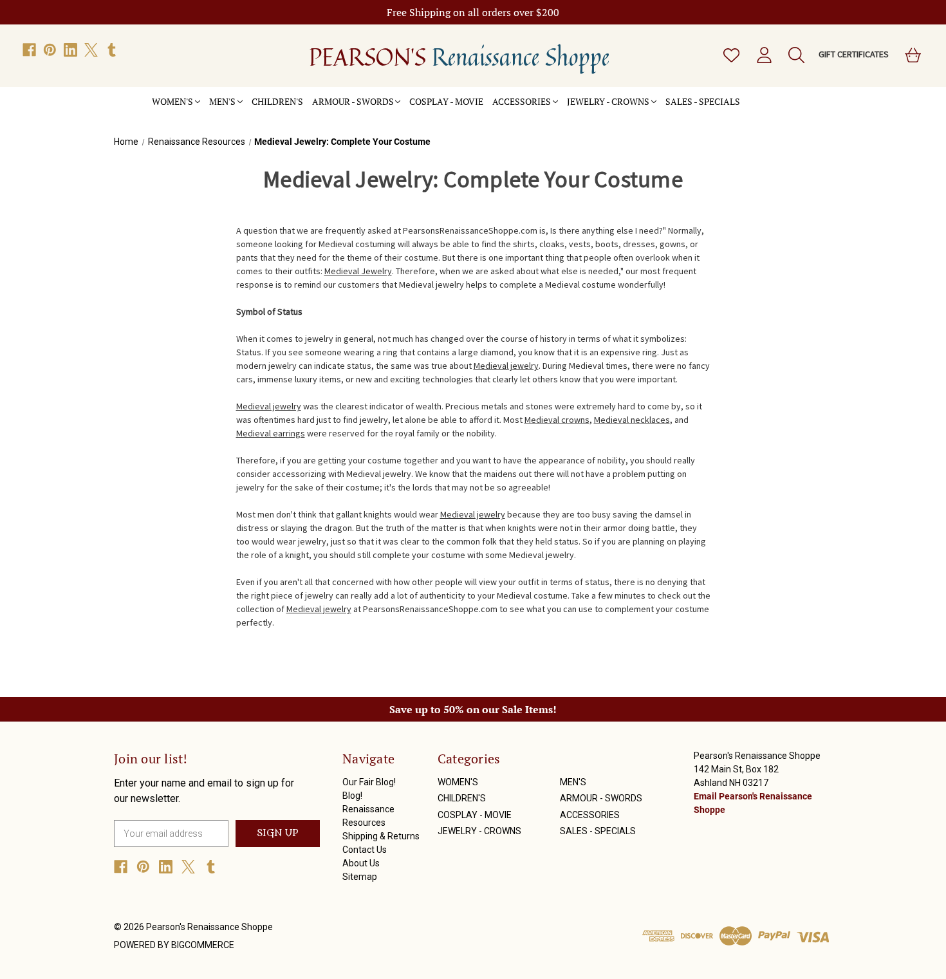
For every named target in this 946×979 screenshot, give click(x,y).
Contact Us (364, 849)
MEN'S (222, 101)
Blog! (352, 795)
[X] (91, 50)
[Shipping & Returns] (776, 95)
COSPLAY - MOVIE (446, 101)
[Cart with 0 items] (912, 55)
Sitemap (359, 877)
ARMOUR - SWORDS (353, 101)
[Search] (795, 55)
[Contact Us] (785, 95)
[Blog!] (758, 95)
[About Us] (794, 95)
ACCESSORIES (521, 101)
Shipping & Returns (381, 836)
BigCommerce (202, 945)
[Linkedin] (70, 50)
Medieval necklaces (632, 419)
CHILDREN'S (277, 101)
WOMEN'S (172, 101)
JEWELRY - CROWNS (608, 101)
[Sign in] (763, 55)
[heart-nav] (730, 55)
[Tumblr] (111, 50)
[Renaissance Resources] (767, 95)
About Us (361, 863)
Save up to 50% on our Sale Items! (473, 709)
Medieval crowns (556, 419)
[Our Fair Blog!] (749, 95)
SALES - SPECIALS (702, 101)
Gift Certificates (854, 54)
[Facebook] (29, 50)
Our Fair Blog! (369, 782)
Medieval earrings (270, 433)
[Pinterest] (50, 50)
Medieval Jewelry (358, 271)
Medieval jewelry (506, 365)
